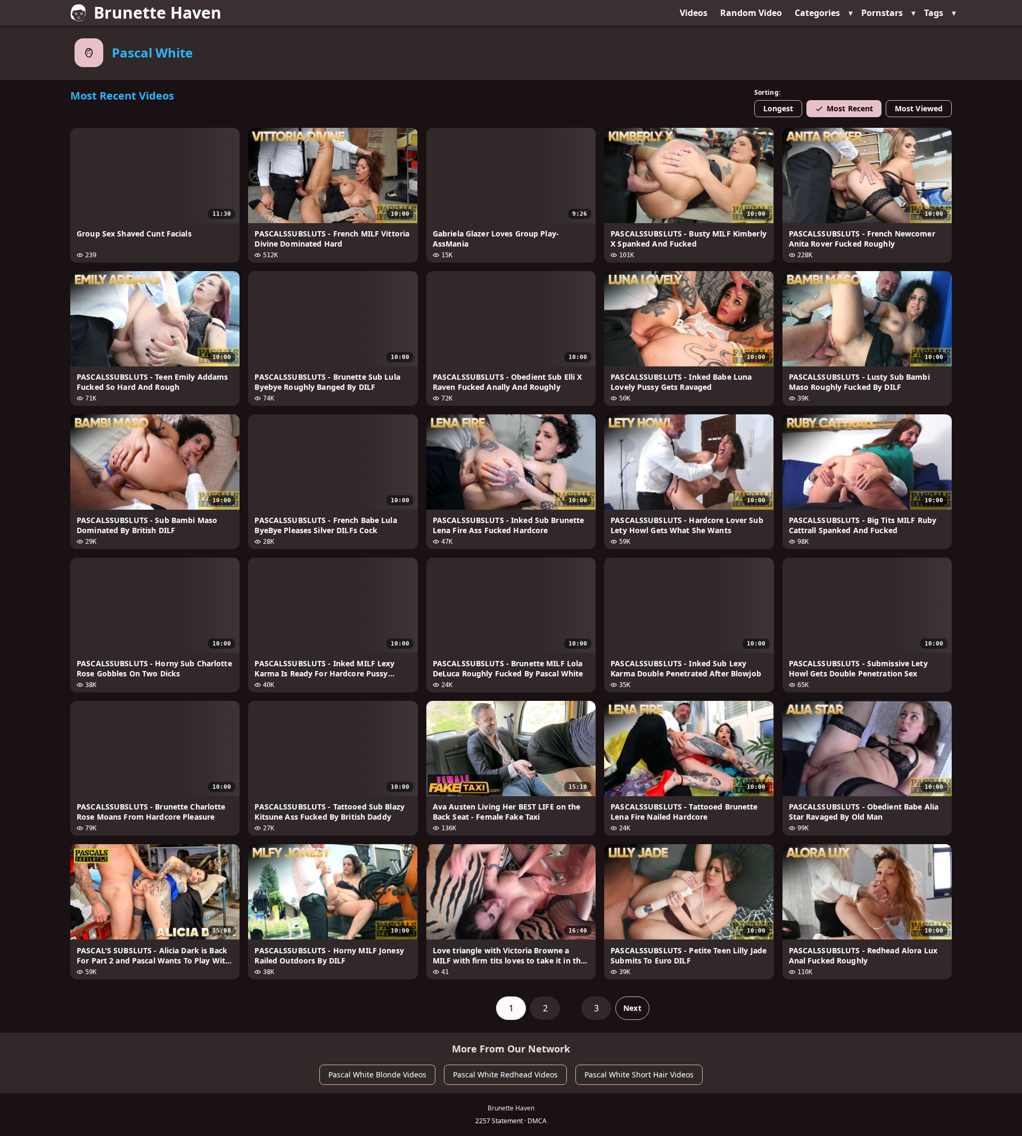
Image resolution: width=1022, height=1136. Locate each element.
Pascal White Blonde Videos (377, 1074)
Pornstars (882, 13)
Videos (693, 13)
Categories (817, 13)
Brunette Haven (157, 12)
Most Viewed (919, 108)
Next (632, 1008)
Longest (778, 108)
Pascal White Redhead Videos (505, 1074)
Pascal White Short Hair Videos (639, 1074)
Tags (933, 13)
